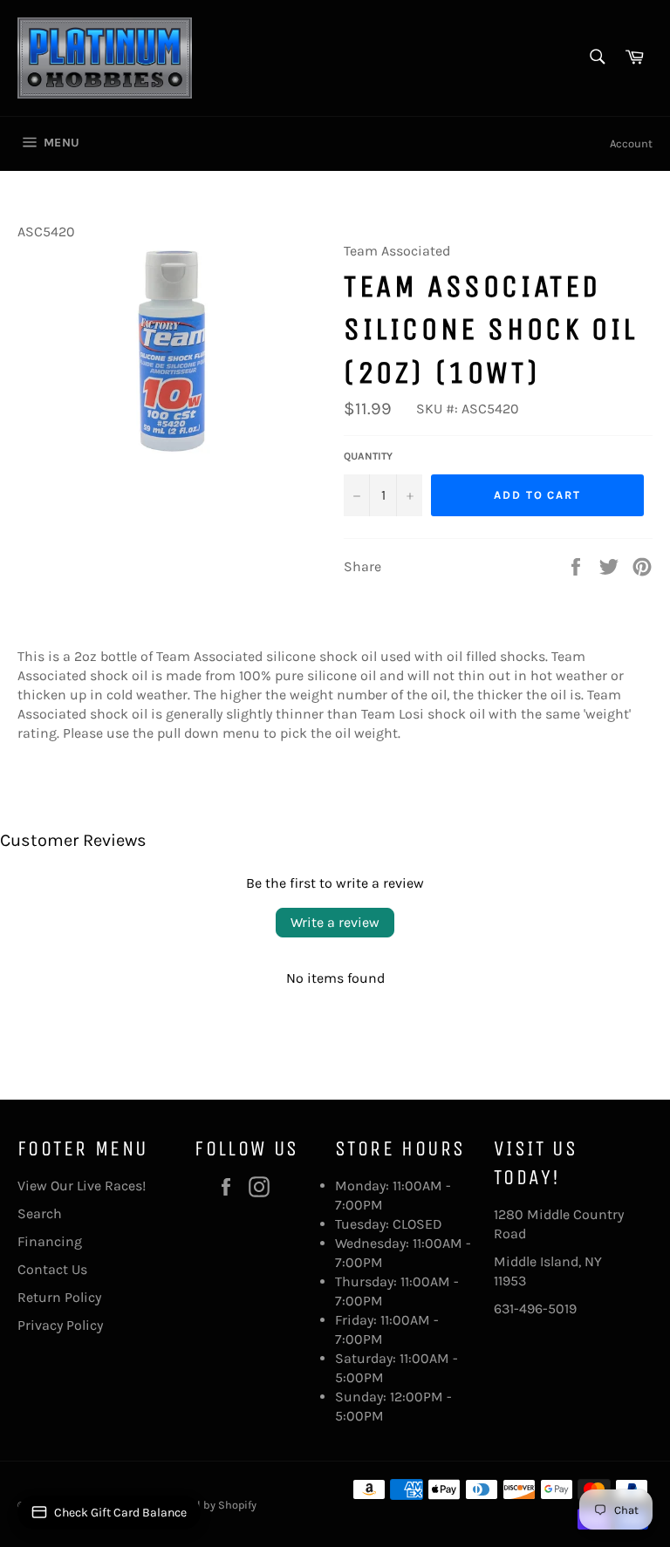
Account (631, 143)
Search (39, 1213)
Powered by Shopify (206, 1504)
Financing (49, 1241)
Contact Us (52, 1269)
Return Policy (59, 1297)
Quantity (368, 456)
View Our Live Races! (81, 1185)
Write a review (335, 922)
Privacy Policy (60, 1325)
